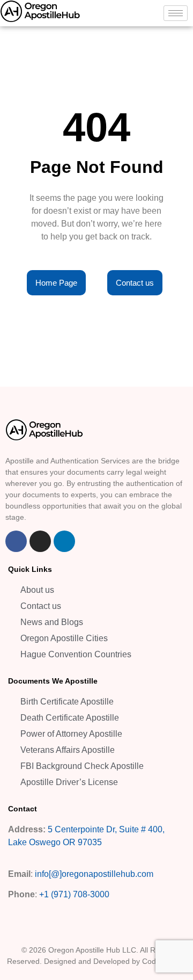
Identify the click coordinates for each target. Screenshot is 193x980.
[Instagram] (40, 541)
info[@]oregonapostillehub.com (94, 874)
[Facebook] (16, 541)
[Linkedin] (64, 541)
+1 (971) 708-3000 (74, 894)
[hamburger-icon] (176, 13)
